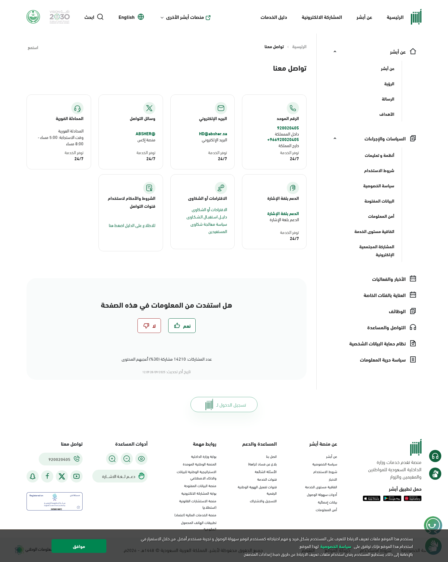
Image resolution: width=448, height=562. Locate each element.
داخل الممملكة (287, 133)
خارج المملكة (289, 145)
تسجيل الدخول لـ (231, 404)
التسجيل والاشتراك (263, 500)
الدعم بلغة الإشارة (283, 213)
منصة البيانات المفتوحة (200, 485)
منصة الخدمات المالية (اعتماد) (195, 514)
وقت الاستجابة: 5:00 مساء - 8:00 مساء (61, 140)
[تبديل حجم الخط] (126, 458)
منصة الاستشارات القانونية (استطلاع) (197, 503)
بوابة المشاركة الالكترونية (198, 493)
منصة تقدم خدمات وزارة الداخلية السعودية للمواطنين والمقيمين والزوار (394, 469)
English (127, 16)
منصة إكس (146, 139)
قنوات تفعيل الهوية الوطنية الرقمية (257, 489)
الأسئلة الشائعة (266, 471)
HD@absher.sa (213, 133)
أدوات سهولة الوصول (322, 494)
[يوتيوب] (76, 476)
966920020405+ (283, 139)
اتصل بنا (271, 456)
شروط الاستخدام (325, 471)
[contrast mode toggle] (141, 458)
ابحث (89, 16)
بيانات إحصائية (327, 501)
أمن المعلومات (326, 509)
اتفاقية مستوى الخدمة (321, 486)
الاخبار (333, 478)
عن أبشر (364, 16)
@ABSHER (145, 133)
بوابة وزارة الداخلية (203, 456)
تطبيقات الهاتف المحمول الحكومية (198, 525)
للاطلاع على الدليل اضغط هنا (132, 225)
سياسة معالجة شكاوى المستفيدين (208, 227)
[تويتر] (62, 476)
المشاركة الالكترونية (322, 16)
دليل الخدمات (274, 16)
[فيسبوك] (47, 476)
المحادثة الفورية (71, 130)
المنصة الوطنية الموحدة (199, 463)
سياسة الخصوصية (324, 463)
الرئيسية (395, 16)
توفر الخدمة (289, 152)
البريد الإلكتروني (214, 139)
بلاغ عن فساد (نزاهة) (262, 463)
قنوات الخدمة (267, 478)
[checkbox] (182, 325)
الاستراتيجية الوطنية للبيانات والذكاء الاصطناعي (196, 474)
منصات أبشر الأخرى (185, 16)
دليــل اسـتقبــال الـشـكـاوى (207, 216)
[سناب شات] (32, 476)
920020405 (288, 128)
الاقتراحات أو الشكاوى (209, 209)
